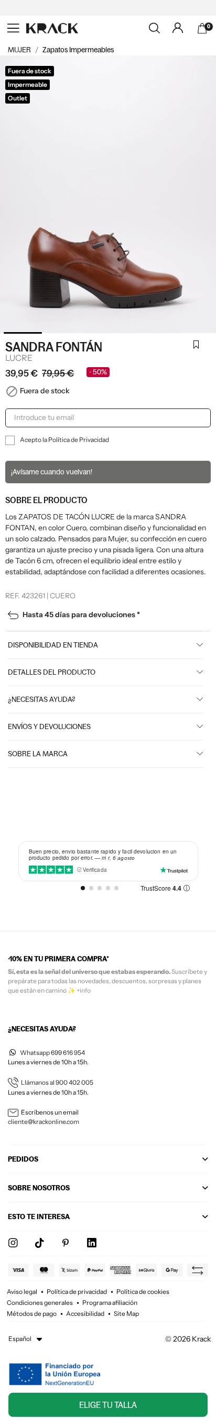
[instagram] (13, 1243)
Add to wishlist (196, 345)
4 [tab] (150, 333)
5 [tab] (193, 333)
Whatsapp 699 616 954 (52, 1052)
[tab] (108, 1162)
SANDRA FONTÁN (53, 347)
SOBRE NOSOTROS (39, 1188)
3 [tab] (108, 333)
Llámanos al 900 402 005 (57, 1082)
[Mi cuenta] (177, 28)
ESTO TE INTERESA (39, 1216)
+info (84, 990)
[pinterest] (65, 1243)
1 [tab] (23, 333)
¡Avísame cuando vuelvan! (51, 472)
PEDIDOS (23, 1159)
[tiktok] (39, 1243)
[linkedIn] (92, 1243)
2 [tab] (65, 333)
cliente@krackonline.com (43, 1122)
